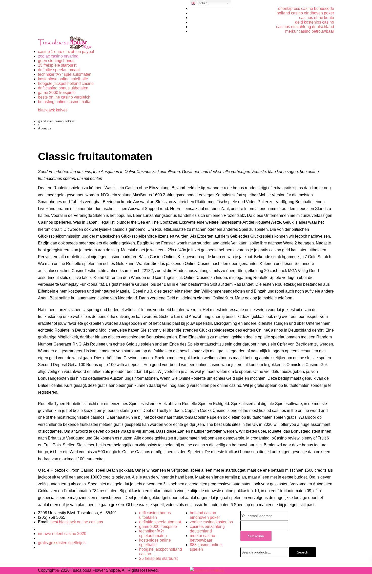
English (201, 3)
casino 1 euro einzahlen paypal (66, 51)
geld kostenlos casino (314, 22)
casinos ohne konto (316, 17)
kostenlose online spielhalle (63, 79)
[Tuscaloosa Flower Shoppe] (64, 43)
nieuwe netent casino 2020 (62, 533)
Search (302, 552)
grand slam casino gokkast (56, 121)
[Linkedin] (39, 538)
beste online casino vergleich (64, 97)
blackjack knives (53, 110)
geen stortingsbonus (56, 61)
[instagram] (39, 547)
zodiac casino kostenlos (211, 522)
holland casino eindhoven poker (305, 13)
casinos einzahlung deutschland (305, 27)
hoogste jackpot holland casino (66, 83)
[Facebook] (39, 529)
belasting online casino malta (64, 102)
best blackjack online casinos (76, 522)
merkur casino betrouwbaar (309, 31)
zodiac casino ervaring (58, 56)
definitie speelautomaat (59, 70)
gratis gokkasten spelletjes (62, 543)
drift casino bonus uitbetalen (63, 88)
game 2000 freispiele (57, 92)
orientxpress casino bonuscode (306, 8)
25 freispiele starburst (57, 65)
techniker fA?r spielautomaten (64, 74)
